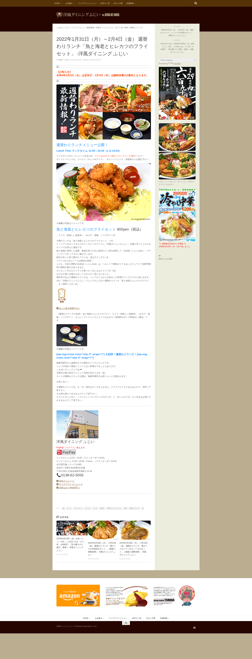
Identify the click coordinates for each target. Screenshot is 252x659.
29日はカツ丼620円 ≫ (69, 488)
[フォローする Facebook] (194, 628)
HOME (57, 3)
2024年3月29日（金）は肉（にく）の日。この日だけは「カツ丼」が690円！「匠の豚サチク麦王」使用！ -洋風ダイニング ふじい (70, 544)
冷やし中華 (118, 3)
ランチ (95, 508)
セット (68, 28)
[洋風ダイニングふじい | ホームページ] (87, 15)
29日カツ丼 (105, 3)
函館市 (102, 508)
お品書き (69, 3)
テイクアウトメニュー (87, 3)
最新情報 (90, 28)
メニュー (88, 508)
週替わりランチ (136, 28)
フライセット (78, 508)
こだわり (60, 28)
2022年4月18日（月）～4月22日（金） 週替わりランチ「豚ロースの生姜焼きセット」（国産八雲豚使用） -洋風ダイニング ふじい (102, 549)
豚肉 (126, 28)
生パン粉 (119, 28)
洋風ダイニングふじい (105, 28)
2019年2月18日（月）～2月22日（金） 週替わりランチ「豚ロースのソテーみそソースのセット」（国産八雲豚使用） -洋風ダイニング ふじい (133, 549)
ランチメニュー (78, 28)
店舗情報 (130, 3)
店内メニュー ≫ (66, 481)
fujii (61, 60)
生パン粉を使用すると (69, 308)
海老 (125, 508)
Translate (177, 64)
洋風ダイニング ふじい (114, 508)
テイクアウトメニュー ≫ (71, 484)
